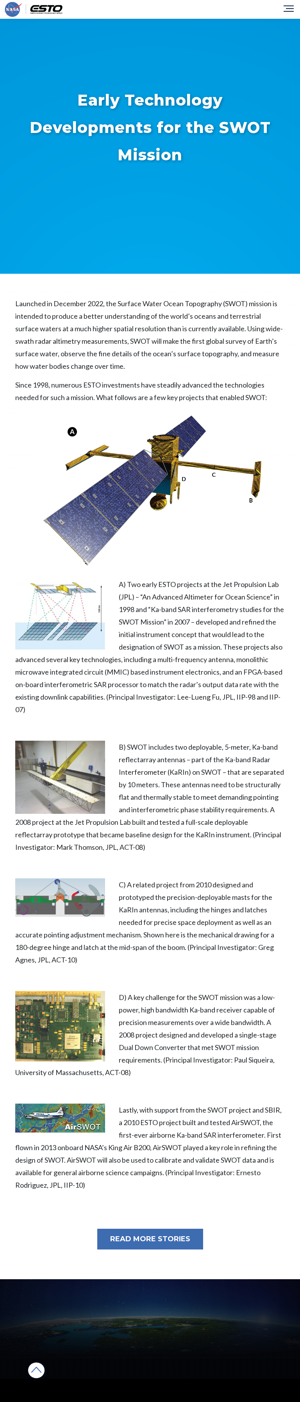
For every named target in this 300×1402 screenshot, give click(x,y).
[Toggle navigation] (289, 9)
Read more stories (150, 1239)
